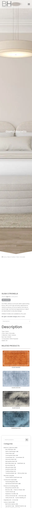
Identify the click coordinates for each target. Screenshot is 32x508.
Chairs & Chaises (18, 489)
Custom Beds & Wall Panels (12, 477)
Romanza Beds (9, 465)
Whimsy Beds (21, 473)
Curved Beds (19, 457)
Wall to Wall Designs (10, 451)
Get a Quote (6, 300)
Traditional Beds (9, 471)
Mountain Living (8, 475)
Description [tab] (6, 321)
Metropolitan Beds (10, 461)
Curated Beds (9, 457)
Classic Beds (8, 453)
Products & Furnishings (9, 486)
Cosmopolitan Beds (10, 455)
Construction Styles (9, 479)
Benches (7, 489)
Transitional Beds (9, 473)
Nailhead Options (19, 506)
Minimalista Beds (9, 463)
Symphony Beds (9, 469)
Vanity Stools (8, 497)
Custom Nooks (9, 491)
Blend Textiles (11, 257)
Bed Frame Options (10, 504)
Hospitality (6, 500)
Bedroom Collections (9, 447)
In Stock (14, 500)
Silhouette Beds (9, 467)
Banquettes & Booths (10, 487)
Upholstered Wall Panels (11, 483)
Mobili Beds (20, 463)
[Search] (26, 439)
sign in (8, 296)
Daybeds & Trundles (10, 493)
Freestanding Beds (10, 481)
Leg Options (8, 506)
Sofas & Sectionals (10, 495)
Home (5, 257)
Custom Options (8, 502)
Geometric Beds (9, 459)
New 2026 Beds (9, 449)
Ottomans (21, 495)
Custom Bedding (19, 497)
